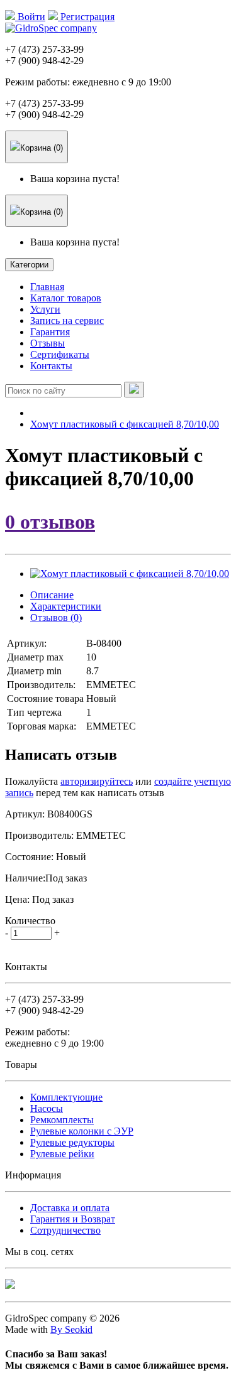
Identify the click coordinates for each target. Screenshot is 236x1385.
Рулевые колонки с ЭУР (81, 1131)
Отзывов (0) (56, 617)
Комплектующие (66, 1097)
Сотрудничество (65, 1230)
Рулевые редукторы (72, 1142)
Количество (30, 920)
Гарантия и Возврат (72, 1219)
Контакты (51, 365)
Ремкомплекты (62, 1119)
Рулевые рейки (62, 1153)
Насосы (46, 1108)
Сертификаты (59, 354)
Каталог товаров (65, 298)
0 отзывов (50, 521)
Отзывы (47, 343)
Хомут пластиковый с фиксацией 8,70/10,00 (124, 424)
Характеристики (65, 606)
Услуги (45, 309)
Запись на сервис (67, 320)
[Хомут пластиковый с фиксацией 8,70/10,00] (129, 573)
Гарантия (50, 331)
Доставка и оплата (70, 1207)
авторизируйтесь (96, 781)
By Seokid (71, 1329)
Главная (47, 286)
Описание (52, 595)
